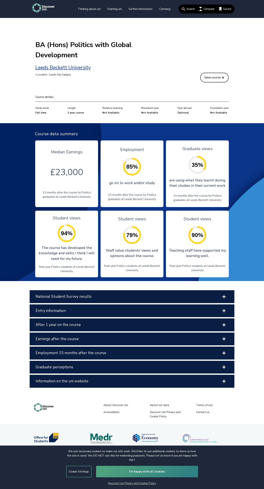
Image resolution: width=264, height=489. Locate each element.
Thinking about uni (89, 9)
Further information (140, 9)
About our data (159, 405)
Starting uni (114, 9)
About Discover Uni (115, 405)
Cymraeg (164, 9)
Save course (212, 77)
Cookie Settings (79, 472)
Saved (227, 9)
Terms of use (204, 405)
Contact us (203, 412)
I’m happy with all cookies (147, 472)
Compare (209, 9)
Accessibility (111, 412)
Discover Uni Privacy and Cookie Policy (132, 483)
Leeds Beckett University (63, 67)
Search (190, 9)
